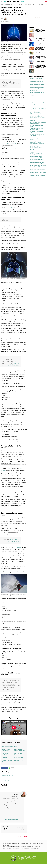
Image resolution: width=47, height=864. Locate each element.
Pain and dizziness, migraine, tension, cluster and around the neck (37, 135)
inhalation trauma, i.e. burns (9, 143)
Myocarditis (4, 758)
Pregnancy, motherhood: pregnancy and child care (37, 151)
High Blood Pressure (6, 754)
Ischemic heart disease (6, 756)
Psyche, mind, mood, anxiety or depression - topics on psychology (36, 157)
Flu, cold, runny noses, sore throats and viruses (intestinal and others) (37, 100)
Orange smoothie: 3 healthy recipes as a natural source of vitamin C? (40, 30)
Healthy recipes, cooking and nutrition (37, 105)
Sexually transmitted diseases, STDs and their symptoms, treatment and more (37, 163)
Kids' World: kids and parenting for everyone (36, 126)
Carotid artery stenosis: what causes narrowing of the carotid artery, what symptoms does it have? (40, 58)
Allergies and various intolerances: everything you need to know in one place (37, 82)
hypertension (9, 208)
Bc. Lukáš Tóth (10, 18)
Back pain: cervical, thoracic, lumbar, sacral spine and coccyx (37, 85)
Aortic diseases (17, 745)
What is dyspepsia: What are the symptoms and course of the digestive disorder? (40, 66)
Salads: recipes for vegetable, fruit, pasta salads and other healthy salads (37, 116)
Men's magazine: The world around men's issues (37, 132)
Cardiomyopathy (5, 750)
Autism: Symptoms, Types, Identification (39, 70)
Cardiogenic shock (18, 749)
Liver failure (4, 757)
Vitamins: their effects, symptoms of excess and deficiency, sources (37, 144)
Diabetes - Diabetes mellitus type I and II (37, 92)
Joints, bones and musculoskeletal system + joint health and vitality (38, 123)
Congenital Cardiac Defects (19, 750)
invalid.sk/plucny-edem (6, 777)
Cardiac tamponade (6, 749)
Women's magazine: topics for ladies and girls (37, 176)
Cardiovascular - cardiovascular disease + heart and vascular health (38, 88)
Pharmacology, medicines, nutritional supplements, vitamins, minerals (37, 142)
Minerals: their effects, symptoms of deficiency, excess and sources (36, 147)
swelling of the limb (21, 419)
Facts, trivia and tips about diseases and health (37, 97)
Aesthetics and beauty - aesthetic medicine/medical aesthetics (36, 79)
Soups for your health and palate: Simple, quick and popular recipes (37, 112)
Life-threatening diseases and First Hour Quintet (10, 788)
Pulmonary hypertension (7, 760)
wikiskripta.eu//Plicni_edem (7, 775)
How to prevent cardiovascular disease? (39, 34)
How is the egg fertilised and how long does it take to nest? (40, 44)
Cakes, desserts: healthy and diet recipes (37, 113)
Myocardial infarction (18, 757)
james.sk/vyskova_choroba (7, 778)
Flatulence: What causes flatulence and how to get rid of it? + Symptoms (40, 62)
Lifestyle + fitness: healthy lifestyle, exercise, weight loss (36, 129)
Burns (15, 746)
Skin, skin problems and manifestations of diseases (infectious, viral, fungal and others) (38, 166)
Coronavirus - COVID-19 (34, 90)
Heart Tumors (5, 753)
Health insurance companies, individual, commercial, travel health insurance (37, 103)
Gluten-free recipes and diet (35, 107)
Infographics (32, 120)
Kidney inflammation (18, 756)
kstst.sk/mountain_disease (7, 780)
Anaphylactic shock (6, 745)
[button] (1, 1)
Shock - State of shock (18, 760)
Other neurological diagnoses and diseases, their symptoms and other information (36, 138)
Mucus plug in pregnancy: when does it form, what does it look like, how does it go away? (40, 39)
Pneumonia (16, 758)
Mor (3, 761)
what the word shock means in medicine (10, 540)
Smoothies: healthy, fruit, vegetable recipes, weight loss (38, 109)
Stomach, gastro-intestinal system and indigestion (37, 170)
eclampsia (18, 547)
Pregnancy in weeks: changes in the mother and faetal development (36, 154)
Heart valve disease (18, 753)
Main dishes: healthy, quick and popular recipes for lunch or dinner (37, 118)
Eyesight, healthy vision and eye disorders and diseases (38, 94)
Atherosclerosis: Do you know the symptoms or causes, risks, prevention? (40, 48)
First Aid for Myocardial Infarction (10, 364)
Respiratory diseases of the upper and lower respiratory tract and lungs (37, 160)
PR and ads (32, 149)
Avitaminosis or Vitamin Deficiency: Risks (40, 52)
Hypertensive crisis (18, 754)
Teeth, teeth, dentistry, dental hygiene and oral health (38, 173)
